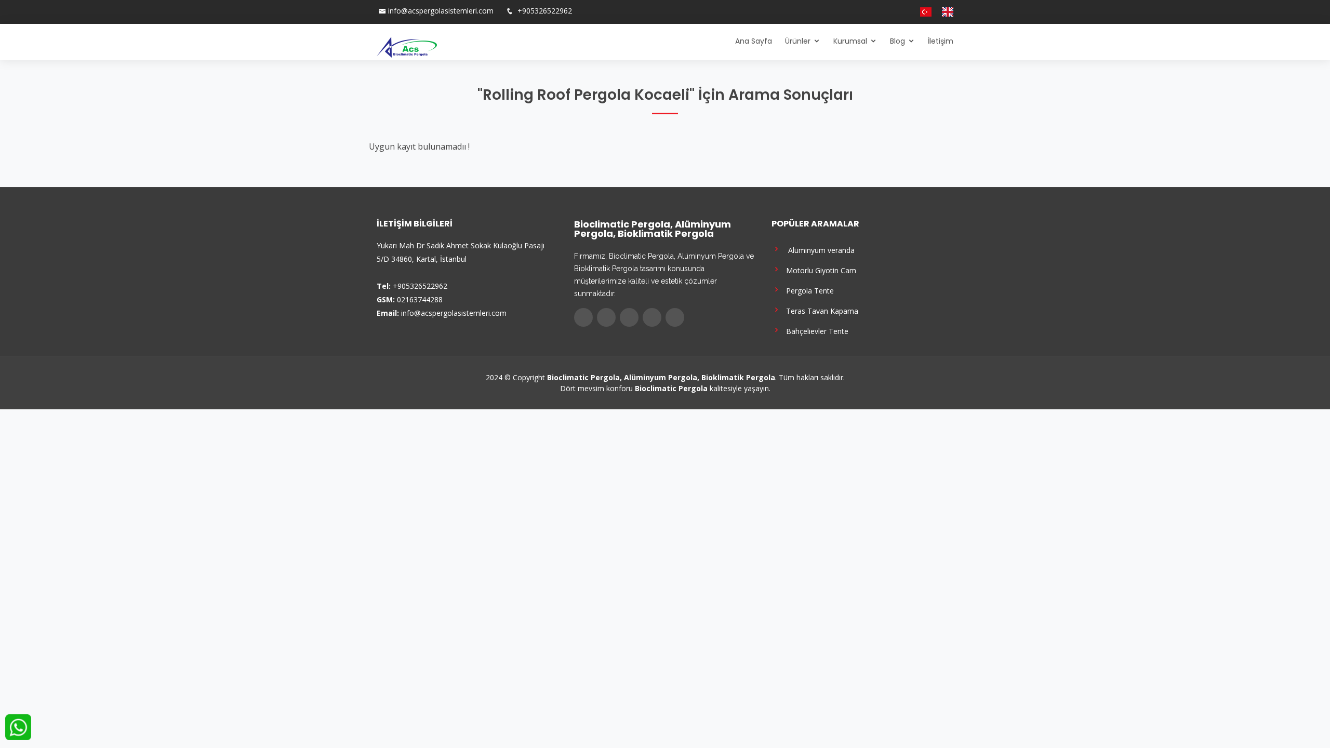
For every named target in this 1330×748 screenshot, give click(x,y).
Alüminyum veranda (818, 249)
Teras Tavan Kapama (820, 310)
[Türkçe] (922, 12)
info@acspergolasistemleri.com (441, 11)
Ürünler (797, 41)
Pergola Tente (808, 290)
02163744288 (420, 299)
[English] (943, 12)
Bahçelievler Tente (815, 330)
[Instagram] (885, 12)
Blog (897, 41)
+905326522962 (543, 11)
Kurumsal (850, 41)
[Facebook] (864, 12)
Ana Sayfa (753, 41)
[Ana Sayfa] (407, 46)
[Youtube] (895, 12)
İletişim (940, 41)
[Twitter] (874, 12)
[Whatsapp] (905, 12)
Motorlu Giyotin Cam (819, 269)
